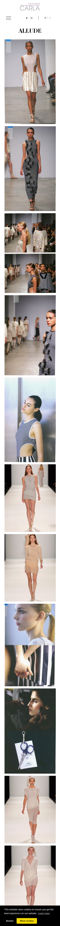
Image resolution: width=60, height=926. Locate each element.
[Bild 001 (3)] (31, 254)
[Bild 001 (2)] (31, 169)
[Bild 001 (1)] (31, 82)
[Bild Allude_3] (31, 811)
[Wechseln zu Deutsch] (47, 18)
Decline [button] (10, 921)
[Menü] (8, 18)
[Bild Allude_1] (31, 880)
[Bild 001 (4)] (31, 336)
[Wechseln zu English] (50, 18)
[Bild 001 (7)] (31, 732)
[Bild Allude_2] (31, 569)
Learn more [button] (44, 913)
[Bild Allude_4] (31, 499)
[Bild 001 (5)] (31, 421)
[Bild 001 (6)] (31, 646)
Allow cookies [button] (27, 921)
